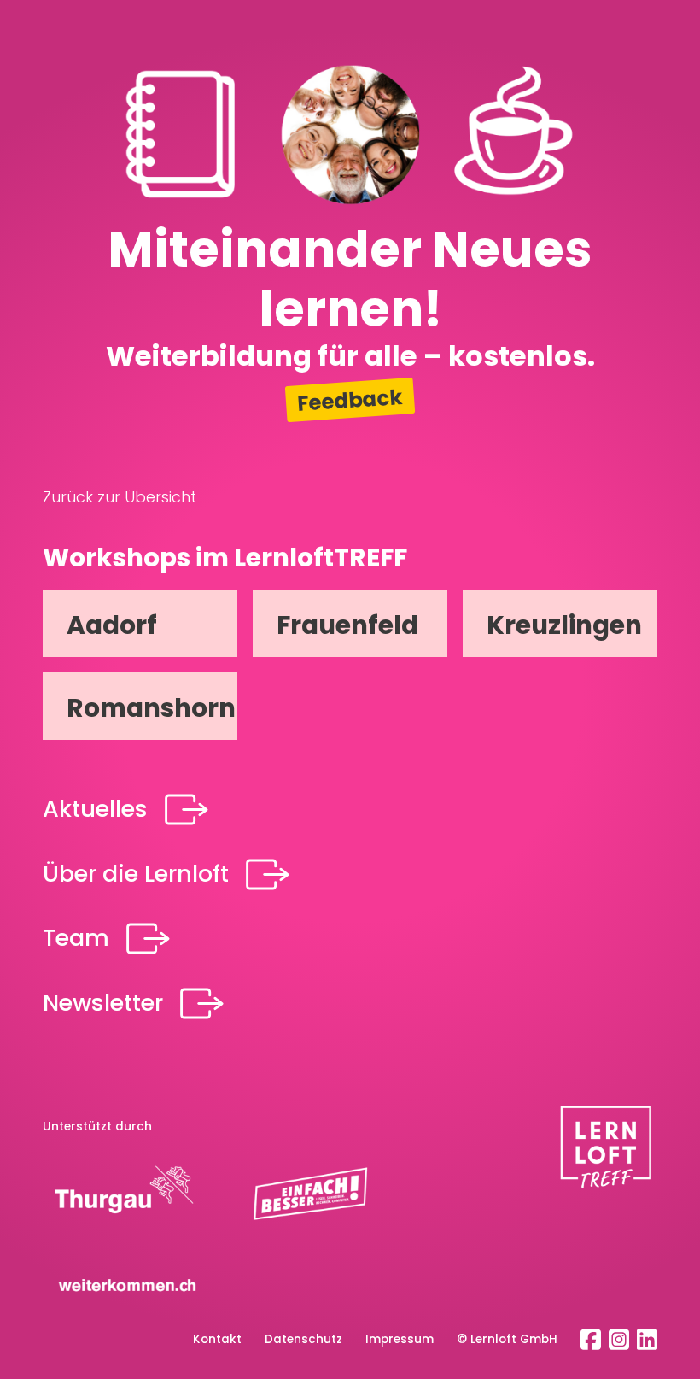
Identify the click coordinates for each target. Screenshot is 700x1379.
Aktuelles (95, 808)
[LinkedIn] (647, 1338)
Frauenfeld (347, 625)
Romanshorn (151, 707)
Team (76, 938)
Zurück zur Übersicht (119, 497)
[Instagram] (619, 1338)
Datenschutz (303, 1339)
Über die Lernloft (136, 873)
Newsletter (103, 1002)
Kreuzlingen (564, 625)
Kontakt (217, 1339)
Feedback (349, 400)
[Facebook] (590, 1338)
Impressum (399, 1339)
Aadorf (112, 625)
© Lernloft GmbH (507, 1339)
